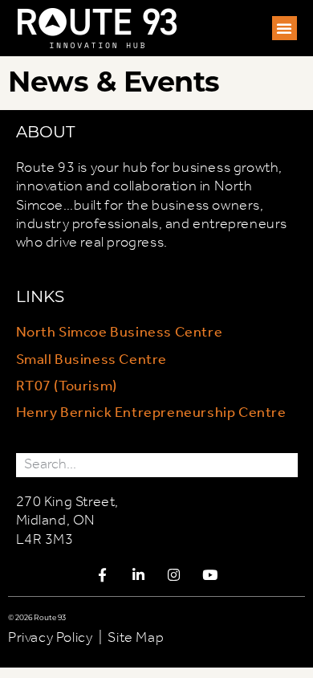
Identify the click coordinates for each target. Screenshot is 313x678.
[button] (284, 28)
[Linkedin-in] (138, 574)
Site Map (136, 637)
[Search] (286, 464)
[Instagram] (174, 574)
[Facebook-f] (102, 574)
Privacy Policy (50, 637)
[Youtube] (210, 574)
